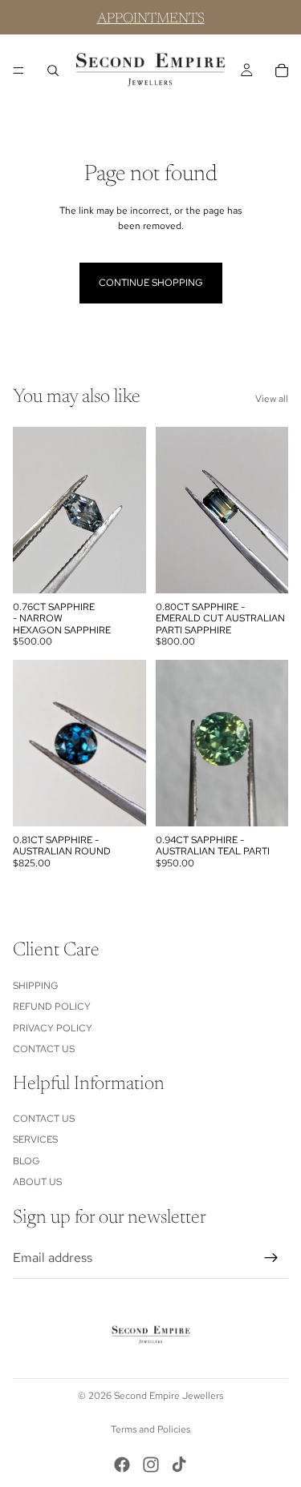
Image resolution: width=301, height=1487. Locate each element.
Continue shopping (151, 282)
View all (271, 398)
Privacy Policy (52, 1027)
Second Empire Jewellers (168, 1395)
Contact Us (44, 1049)
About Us (37, 1182)
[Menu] (18, 70)
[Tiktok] (179, 1464)
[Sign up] (271, 1258)
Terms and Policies (150, 1429)
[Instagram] (151, 1464)
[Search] (53, 70)
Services (35, 1139)
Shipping (36, 985)
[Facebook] (122, 1464)
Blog (26, 1161)
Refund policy (52, 1006)
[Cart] (281, 70)
